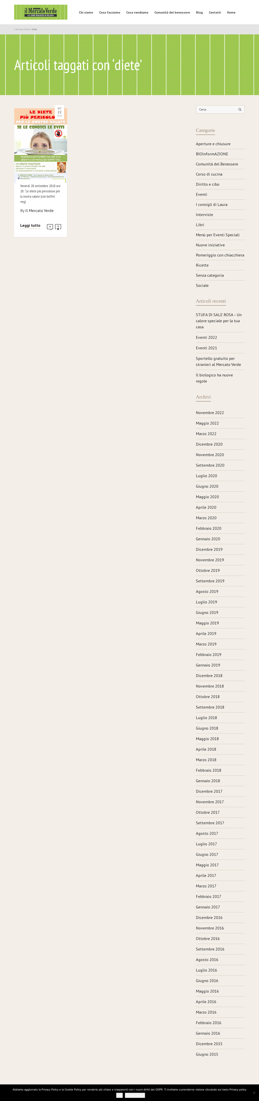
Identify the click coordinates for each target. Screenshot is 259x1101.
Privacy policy (134, 1095)
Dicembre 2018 (209, 675)
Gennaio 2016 (208, 1033)
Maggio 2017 (207, 865)
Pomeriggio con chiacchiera (220, 255)
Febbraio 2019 (208, 654)
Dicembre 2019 (209, 549)
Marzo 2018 (206, 759)
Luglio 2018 (206, 717)
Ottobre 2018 (208, 696)
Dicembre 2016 (209, 917)
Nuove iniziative (210, 245)
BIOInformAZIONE (212, 154)
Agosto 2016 (207, 959)
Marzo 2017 (206, 886)
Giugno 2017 (207, 854)
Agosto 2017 (207, 833)
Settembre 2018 (210, 707)
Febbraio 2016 (208, 1022)
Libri (200, 224)
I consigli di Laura (211, 204)
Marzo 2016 (206, 1012)
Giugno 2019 (207, 612)
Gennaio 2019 (208, 665)
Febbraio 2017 (208, 896)
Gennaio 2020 (208, 538)
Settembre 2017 (210, 822)
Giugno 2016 (207, 980)
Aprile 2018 (206, 749)
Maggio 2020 (207, 496)
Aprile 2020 (206, 507)
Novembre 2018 (210, 686)
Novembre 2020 (210, 454)
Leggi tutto (30, 225)
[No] (254, 1093)
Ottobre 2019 (208, 570)
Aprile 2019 (206, 633)
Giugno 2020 (207, 486)
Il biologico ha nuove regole (214, 378)
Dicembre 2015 (209, 1043)
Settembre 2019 (210, 581)
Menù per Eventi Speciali (218, 234)
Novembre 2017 (210, 801)
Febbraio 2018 (208, 770)
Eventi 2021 (206, 348)
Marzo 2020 (206, 517)
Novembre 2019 (210, 560)
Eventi (201, 194)
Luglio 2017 (206, 844)
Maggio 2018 (207, 738)
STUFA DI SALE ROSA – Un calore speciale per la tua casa (219, 321)
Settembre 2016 (210, 949)
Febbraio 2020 (208, 528)
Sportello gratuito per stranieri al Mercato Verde (218, 361)
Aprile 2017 (206, 875)
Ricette (202, 265)
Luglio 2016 (206, 970)
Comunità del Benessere (217, 164)
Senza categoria (210, 275)
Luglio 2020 (206, 475)
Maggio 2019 (207, 623)
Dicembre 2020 (209, 444)
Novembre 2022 (210, 412)
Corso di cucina (209, 174)
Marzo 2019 (206, 644)
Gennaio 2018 (208, 780)
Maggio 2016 (207, 991)
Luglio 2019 (206, 602)
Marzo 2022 (206, 433)
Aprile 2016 (206, 1001)
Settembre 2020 (210, 465)
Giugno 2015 (207, 1054)
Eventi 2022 (206, 337)
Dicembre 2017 (209, 791)
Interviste (204, 214)
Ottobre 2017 (208, 812)
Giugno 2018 (207, 728)
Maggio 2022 (207, 423)
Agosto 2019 (207, 591)
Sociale (202, 285)
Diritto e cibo (207, 184)
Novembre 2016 (210, 928)
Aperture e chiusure (213, 143)
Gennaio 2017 (208, 907)
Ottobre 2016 (208, 938)
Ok (119, 1095)
